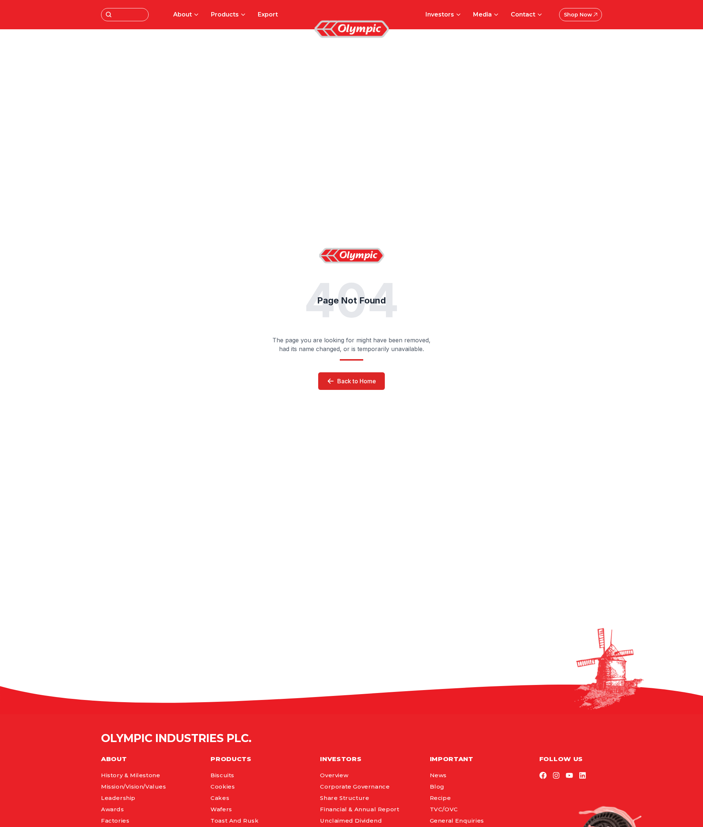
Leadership (118, 797)
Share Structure (344, 797)
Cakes (220, 797)
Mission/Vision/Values (133, 786)
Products (225, 14)
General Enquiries (457, 820)
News (438, 775)
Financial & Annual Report (359, 809)
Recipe (440, 797)
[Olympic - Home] (352, 29)
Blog (437, 786)
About (182, 14)
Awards (112, 809)
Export (268, 14)
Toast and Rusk (234, 820)
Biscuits (222, 775)
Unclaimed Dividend (351, 820)
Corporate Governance (355, 786)
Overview (334, 775)
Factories (115, 820)
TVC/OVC (444, 809)
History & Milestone (130, 775)
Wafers (221, 809)
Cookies (223, 786)
